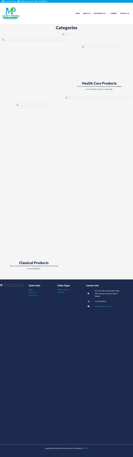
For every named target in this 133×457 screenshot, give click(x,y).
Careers (60, 292)
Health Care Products (99, 83)
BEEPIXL (85, 448)
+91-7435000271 (42, 1)
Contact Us (33, 295)
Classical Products (34, 263)
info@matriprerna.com (26, 1)
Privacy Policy (63, 290)
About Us (32, 292)
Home (31, 290)
